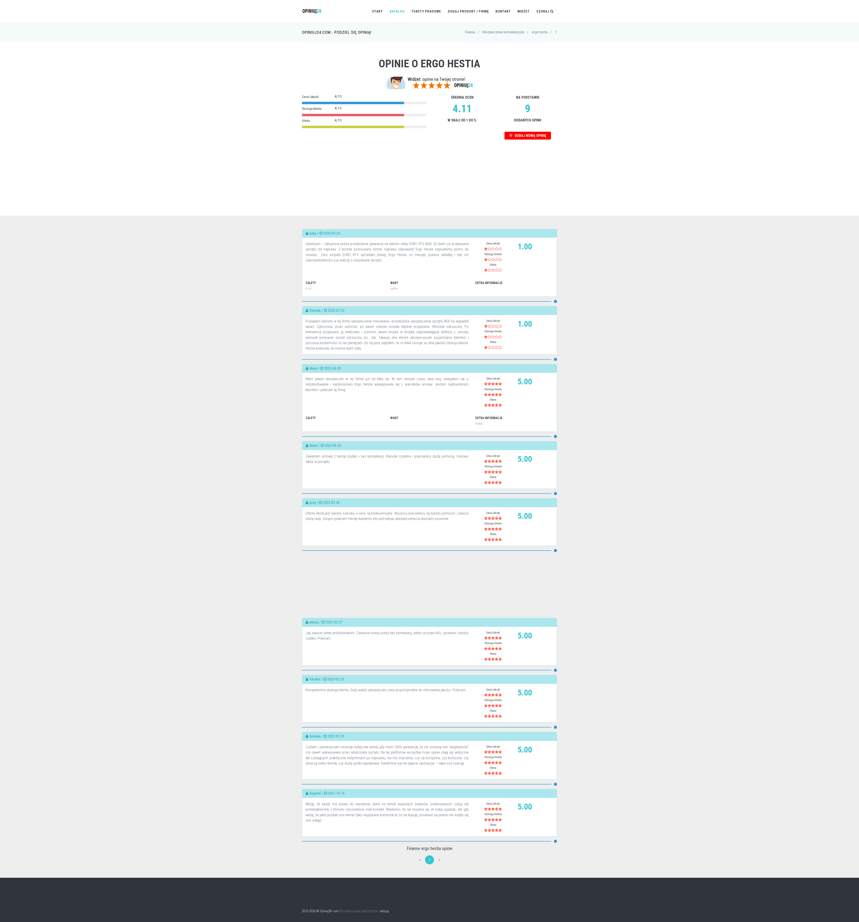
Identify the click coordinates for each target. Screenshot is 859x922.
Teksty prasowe (426, 11)
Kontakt (503, 11)
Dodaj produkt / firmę (468, 11)
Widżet (523, 11)
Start (377, 11)
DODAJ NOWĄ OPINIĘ (530, 136)
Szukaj (543, 11)
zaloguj (384, 911)
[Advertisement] (429, 171)
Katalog (397, 11)
